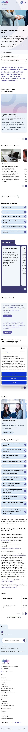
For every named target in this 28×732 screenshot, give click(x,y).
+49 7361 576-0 (6, 669)
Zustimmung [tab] (5, 351)
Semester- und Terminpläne (7, 688)
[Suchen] (24, 640)
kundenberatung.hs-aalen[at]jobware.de (11, 586)
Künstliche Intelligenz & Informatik (9, 648)
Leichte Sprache (5, 716)
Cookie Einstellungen (13, 310)
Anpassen (13, 378)
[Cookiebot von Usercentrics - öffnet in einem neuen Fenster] (21, 348)
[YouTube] (18, 723)
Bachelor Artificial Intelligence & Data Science (12, 651)
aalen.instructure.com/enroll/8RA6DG (11, 548)
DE (16, 3)
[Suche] (21, 2)
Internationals (4, 703)
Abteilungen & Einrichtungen (7, 692)
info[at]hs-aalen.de (7, 671)
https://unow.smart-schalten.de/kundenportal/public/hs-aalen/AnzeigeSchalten (11, 579)
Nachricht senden (7, 432)
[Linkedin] (21, 723)
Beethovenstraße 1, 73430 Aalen (10, 666)
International (4, 682)
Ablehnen (14, 382)
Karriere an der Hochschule (7, 705)
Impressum (3, 711)
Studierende (4, 699)
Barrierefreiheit (4, 715)
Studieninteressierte (5, 698)
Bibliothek (3, 677)
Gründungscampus (5, 690)
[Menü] (25, 3)
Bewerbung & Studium (6, 681)
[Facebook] (15, 723)
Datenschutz (6, 312)
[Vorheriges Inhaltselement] (23, 139)
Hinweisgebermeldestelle (7, 718)
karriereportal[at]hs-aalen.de (8, 587)
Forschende (4, 701)
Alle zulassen (14, 374)
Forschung (3, 684)
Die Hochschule (4, 686)
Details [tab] (14, 351)
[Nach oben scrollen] (25, 621)
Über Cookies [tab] (23, 351)
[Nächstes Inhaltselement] (26, 139)
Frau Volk (15, 540)
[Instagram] (12, 723)
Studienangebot (5, 679)
